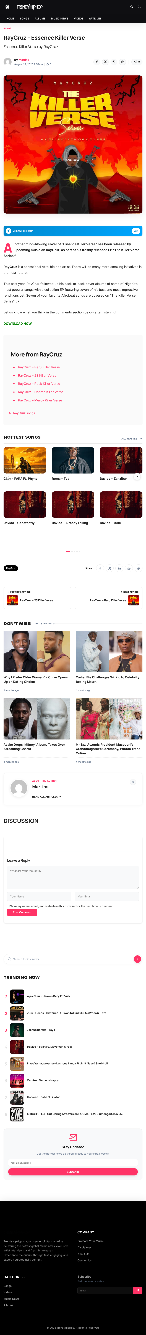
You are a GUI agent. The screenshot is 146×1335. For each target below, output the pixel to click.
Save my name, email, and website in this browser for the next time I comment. (61, 906)
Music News (11, 1298)
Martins (24, 59)
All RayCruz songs (22, 413)
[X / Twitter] (110, 568)
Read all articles (45, 796)
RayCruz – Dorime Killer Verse (41, 392)
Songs (7, 28)
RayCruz (10, 568)
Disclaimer (84, 1247)
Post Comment (22, 912)
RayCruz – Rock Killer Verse (39, 384)
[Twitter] (105, 62)
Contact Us (84, 1260)
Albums (8, 1305)
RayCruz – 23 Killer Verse (37, 375)
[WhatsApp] (114, 62)
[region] (73, 499)
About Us (83, 1254)
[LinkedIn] (119, 568)
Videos (8, 1292)
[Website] (133, 782)
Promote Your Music (90, 1241)
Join (136, 230)
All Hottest (130, 438)
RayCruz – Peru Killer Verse (39, 367)
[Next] (137, 476)
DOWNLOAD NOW (18, 323)
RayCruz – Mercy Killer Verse (40, 400)
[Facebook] (96, 62)
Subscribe (73, 1171)
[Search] (132, 7)
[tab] (68, 551)
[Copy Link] (122, 62)
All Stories (43, 623)
